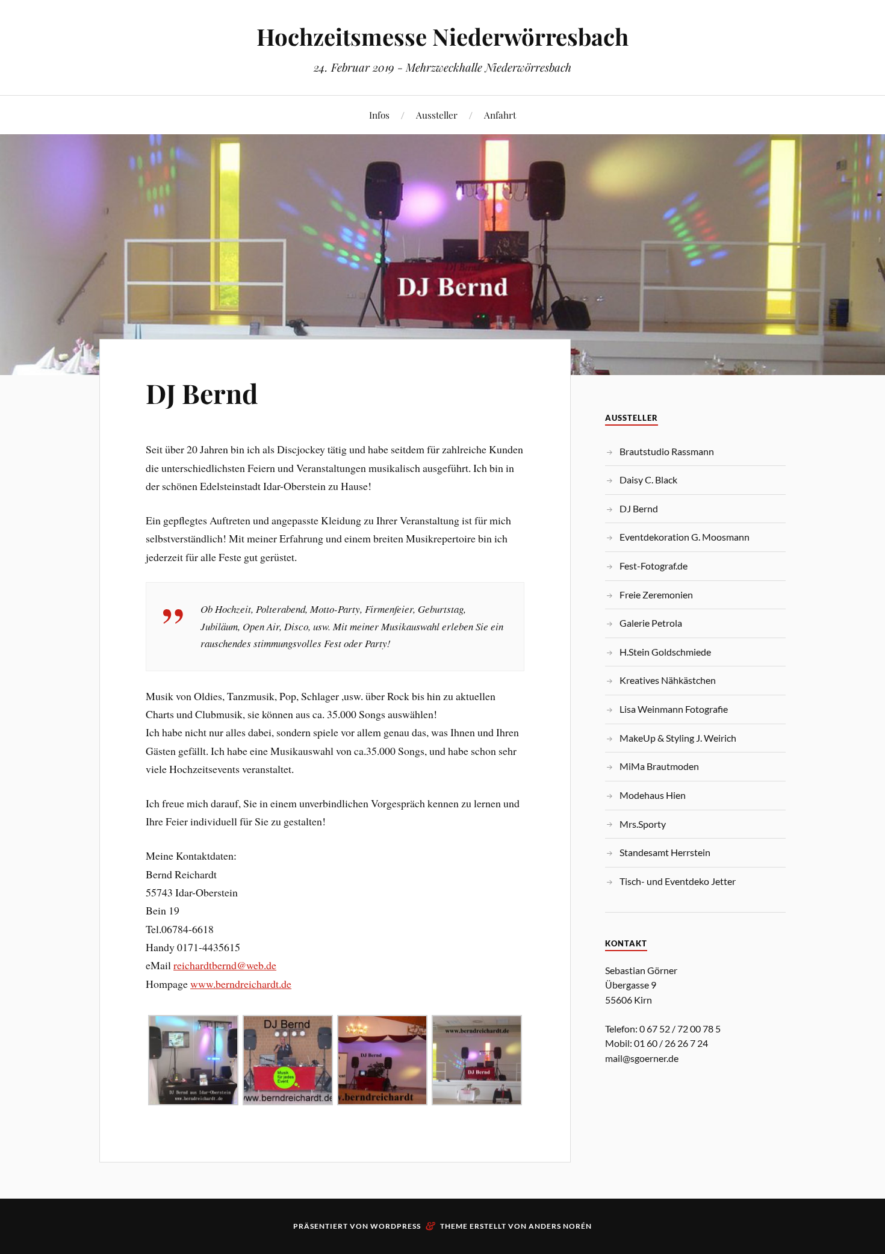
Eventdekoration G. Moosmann (685, 536)
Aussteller (437, 114)
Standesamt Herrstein (665, 852)
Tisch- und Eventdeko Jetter (678, 881)
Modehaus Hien (653, 795)
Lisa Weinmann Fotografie (674, 709)
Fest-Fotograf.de (654, 565)
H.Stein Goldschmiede (665, 651)
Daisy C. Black (648, 479)
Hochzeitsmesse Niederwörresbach (442, 36)
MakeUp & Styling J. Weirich (678, 737)
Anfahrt (500, 114)
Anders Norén (560, 1226)
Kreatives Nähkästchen (668, 680)
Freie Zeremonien (656, 594)
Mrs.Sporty (643, 824)
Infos (379, 114)
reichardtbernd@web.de (224, 965)
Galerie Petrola (651, 623)
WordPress (395, 1226)
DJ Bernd (202, 393)
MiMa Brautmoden (659, 766)
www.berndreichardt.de (240, 983)
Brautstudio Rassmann (667, 451)
